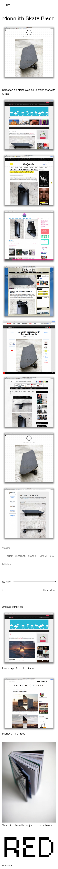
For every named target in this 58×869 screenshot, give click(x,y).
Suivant (7, 581)
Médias (6, 564)
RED (8, 5)
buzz (10, 556)
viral (52, 556)
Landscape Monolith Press (18, 668)
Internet (20, 556)
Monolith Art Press (13, 733)
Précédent (49, 590)
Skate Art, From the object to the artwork (27, 825)
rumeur (43, 556)
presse (32, 556)
